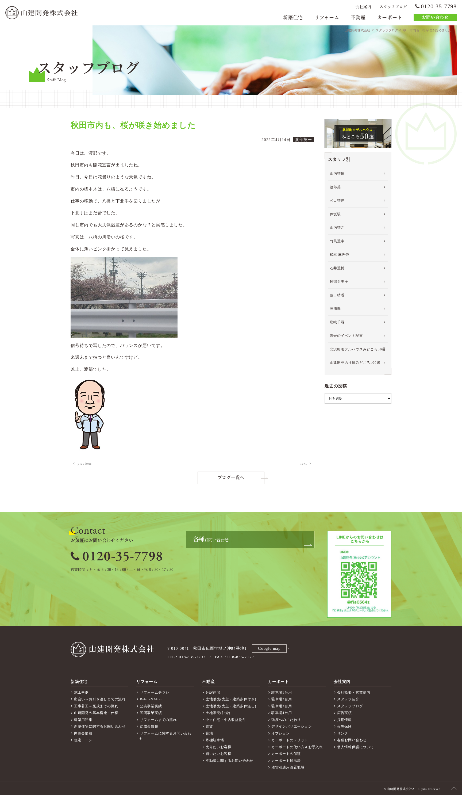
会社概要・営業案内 (353, 692)
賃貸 (209, 726)
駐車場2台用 (281, 699)
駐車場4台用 (281, 713)
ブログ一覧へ (231, 477)
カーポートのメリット (289, 740)
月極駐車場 (215, 740)
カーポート (389, 17)
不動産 (358, 17)
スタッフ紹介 (348, 699)
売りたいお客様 (219, 747)
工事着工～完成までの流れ (96, 706)
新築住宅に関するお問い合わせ (100, 726)
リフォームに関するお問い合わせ (165, 736)
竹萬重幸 (337, 241)
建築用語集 (83, 720)
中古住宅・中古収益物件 (226, 720)
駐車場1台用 (281, 692)
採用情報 (344, 720)
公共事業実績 (151, 706)
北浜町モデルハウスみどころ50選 (358, 349)
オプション (280, 733)
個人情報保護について (355, 747)
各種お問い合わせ (352, 740)
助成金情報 (149, 726)
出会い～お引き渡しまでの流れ (100, 699)
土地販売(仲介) (218, 713)
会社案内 (363, 7)
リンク (342, 733)
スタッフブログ (393, 7)
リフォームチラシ (154, 692)
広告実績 (344, 713)
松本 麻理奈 (339, 255)
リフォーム (326, 17)
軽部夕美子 (339, 282)
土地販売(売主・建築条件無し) (231, 706)
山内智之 (337, 227)
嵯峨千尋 (337, 322)
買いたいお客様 (219, 754)
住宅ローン (83, 740)
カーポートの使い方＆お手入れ (297, 747)
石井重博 (337, 268)
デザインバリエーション (291, 726)
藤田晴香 (337, 295)
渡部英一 (337, 187)
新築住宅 (293, 17)
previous (85, 463)
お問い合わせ (435, 17)
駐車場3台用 (281, 706)
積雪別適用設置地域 (288, 767)
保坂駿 (335, 214)
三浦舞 (335, 309)
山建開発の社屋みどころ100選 (355, 363)
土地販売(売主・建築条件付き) (231, 699)
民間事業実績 (151, 713)
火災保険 (344, 726)
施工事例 (81, 692)
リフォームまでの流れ (158, 720)
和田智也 (337, 200)
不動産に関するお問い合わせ (229, 761)
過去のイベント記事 (346, 336)
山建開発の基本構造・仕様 (96, 713)
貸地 (209, 733)
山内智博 (337, 173)
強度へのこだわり (286, 720)
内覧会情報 (83, 733)
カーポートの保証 (286, 754)
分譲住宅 (213, 692)
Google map (269, 648)
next (303, 463)
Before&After (151, 699)
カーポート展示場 (286, 761)
